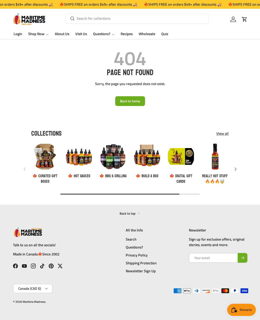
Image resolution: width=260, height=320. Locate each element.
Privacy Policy (137, 255)
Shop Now (36, 34)
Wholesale (147, 34)
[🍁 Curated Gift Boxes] (44, 156)
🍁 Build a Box (147, 176)
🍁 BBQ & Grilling (113, 176)
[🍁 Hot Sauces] (78, 156)
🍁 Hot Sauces (79, 176)
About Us (62, 34)
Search (131, 239)
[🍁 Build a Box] (146, 156)
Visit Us (81, 34)
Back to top (128, 213)
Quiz (164, 34)
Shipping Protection (141, 263)
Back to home (130, 101)
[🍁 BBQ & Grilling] (113, 156)
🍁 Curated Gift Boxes (44, 179)
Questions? (101, 34)
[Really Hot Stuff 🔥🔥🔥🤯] (215, 156)
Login (18, 34)
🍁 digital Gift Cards (180, 179)
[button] (244, 19)
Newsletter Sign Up (141, 271)
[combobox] (137, 18)
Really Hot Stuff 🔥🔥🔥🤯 (215, 179)
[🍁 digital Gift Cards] (180, 156)
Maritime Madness (34, 302)
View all (222, 133)
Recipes (127, 34)
